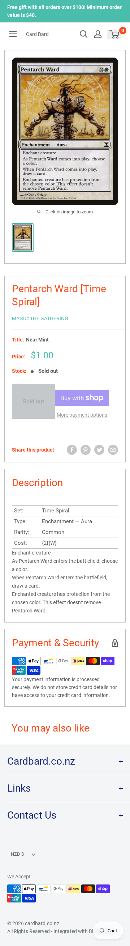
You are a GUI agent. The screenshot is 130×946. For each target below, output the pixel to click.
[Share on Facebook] (72, 450)
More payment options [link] (82, 415)
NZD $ (17, 854)
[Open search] (84, 34)
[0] (114, 34)
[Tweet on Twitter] (99, 450)
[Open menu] (13, 34)
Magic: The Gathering (40, 318)
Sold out (33, 401)
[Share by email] (113, 450)
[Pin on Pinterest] (86, 450)
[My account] (97, 34)
